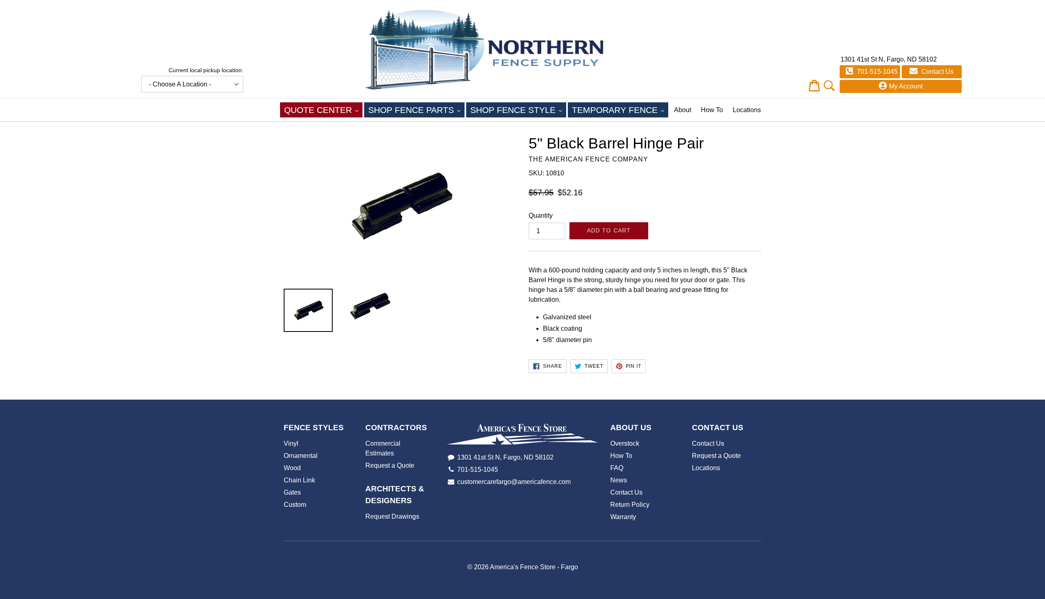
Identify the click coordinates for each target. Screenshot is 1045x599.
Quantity (541, 215)
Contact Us (937, 71)
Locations (747, 109)
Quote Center (323, 110)
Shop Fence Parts (416, 110)
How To (712, 109)
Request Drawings (392, 516)
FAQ (616, 467)
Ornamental (301, 455)
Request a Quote (389, 465)
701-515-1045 (876, 71)
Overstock (624, 443)
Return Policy (629, 504)
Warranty (623, 516)
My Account (906, 86)
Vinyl (291, 443)
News (618, 480)
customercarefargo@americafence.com (514, 481)
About (682, 109)
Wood (292, 467)
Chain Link (299, 480)
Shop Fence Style (518, 110)
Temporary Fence (620, 110)
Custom (295, 504)
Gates (292, 492)
